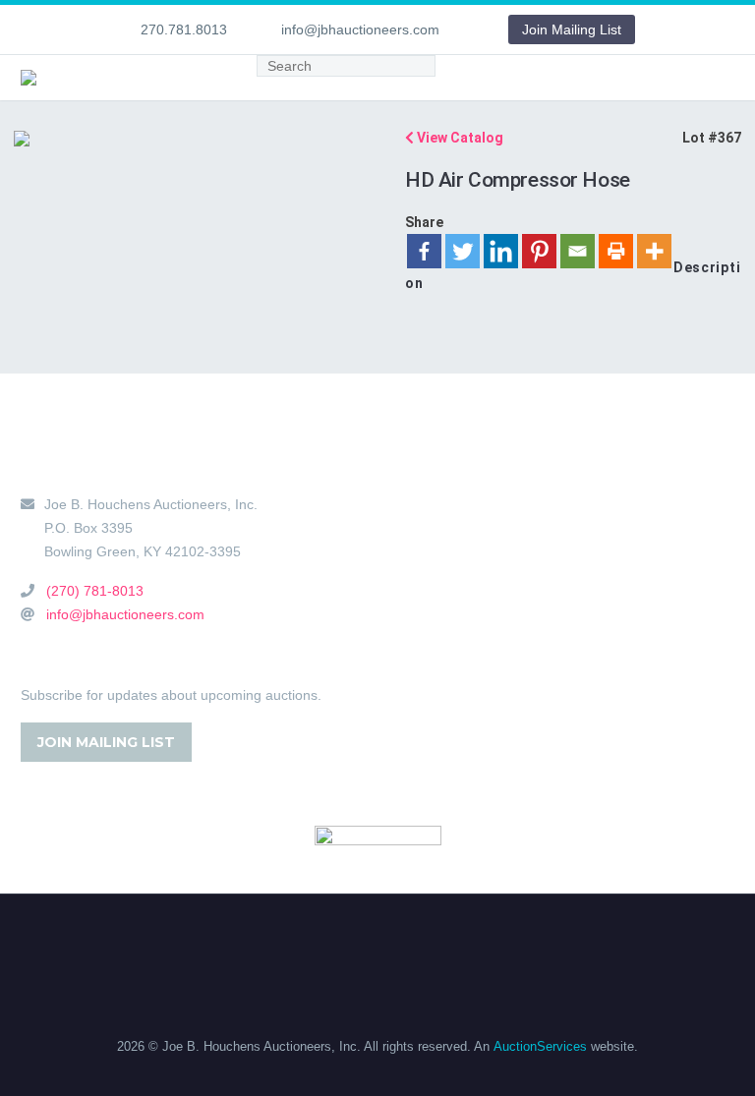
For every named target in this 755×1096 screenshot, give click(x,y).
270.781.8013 (184, 29)
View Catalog (458, 137)
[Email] (577, 251)
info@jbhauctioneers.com (360, 29)
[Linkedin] (501, 251)
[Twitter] (462, 251)
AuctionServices (540, 1046)
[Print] (616, 251)
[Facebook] (424, 251)
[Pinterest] (539, 251)
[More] (654, 251)
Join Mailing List (571, 29)
